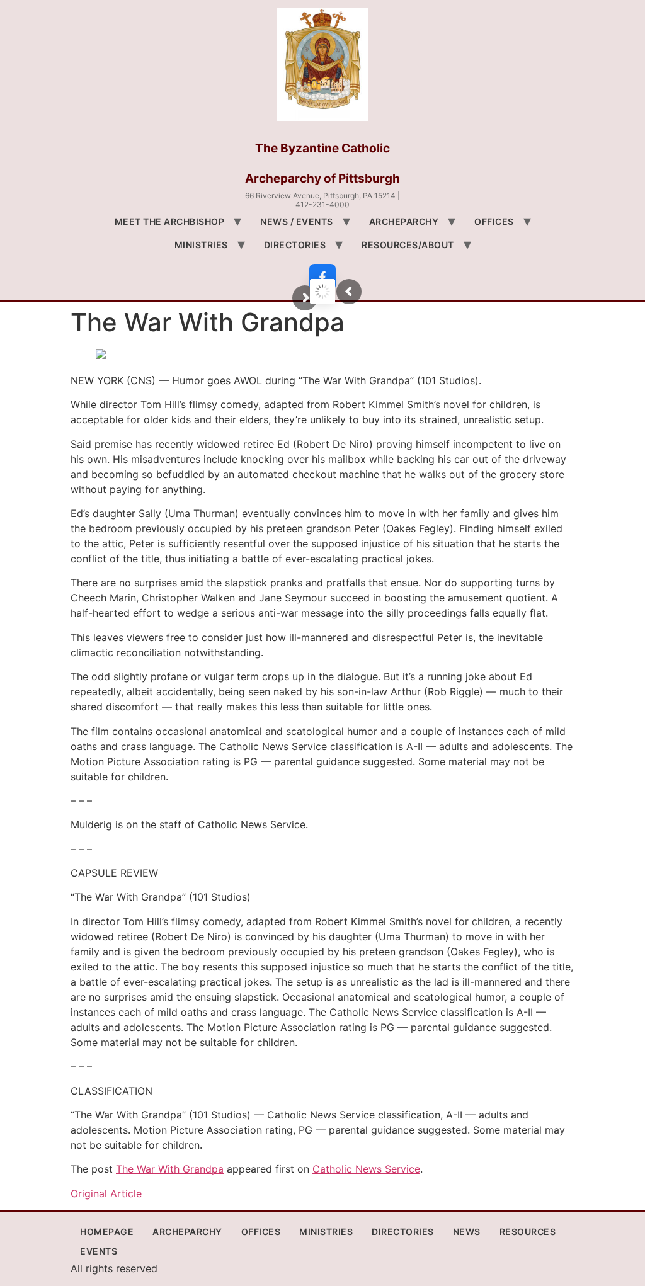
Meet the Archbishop (170, 221)
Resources (527, 1231)
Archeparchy (404, 221)
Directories (295, 244)
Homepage (107, 1231)
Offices (494, 221)
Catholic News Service (366, 1169)
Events (98, 1251)
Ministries (201, 244)
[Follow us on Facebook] (322, 277)
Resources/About (408, 244)
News (467, 1231)
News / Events (296, 221)
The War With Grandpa (170, 1169)
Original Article (106, 1193)
